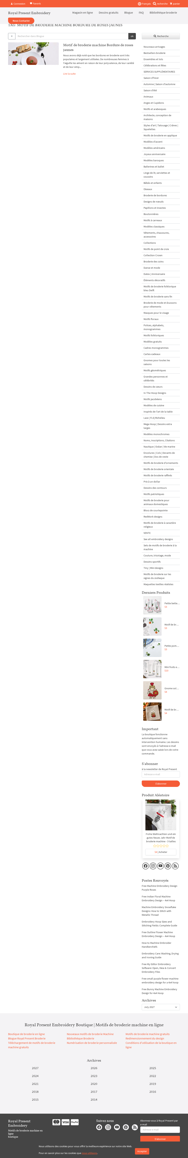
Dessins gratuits (108, 12)
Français (146, 3)
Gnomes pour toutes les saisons (157, 362)
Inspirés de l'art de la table (158, 411)
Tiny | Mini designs (153, 568)
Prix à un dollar (152, 481)
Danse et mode (152, 267)
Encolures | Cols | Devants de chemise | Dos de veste (159, 454)
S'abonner (161, 783)
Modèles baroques (154, 160)
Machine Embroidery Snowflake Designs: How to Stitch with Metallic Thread (159, 910)
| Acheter (161, 852)
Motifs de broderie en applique (160, 135)
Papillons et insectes (155, 207)
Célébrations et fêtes (155, 65)
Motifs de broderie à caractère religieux (160, 524)
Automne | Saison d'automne (159, 84)
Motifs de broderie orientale (159, 469)
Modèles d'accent (153, 141)
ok (132, 36)
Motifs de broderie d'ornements (161, 463)
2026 (94, 1068)
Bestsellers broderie (154, 53)
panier (176, 3)
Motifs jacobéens (153, 399)
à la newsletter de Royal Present (159, 769)
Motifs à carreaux (153, 220)
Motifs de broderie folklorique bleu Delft (160, 288)
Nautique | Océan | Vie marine (159, 446)
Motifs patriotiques (154, 494)
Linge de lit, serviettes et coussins (157, 174)
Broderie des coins (154, 261)
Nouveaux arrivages (154, 46)
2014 (94, 1099)
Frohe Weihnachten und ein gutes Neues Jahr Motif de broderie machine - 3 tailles (161, 837)
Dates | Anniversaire (154, 274)
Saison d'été (150, 90)
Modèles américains (154, 148)
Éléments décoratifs (154, 280)
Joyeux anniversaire (154, 154)
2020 (94, 1084)
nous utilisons (89, 1153)
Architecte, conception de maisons (157, 117)
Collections (150, 242)
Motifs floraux (151, 319)
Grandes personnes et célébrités (156, 378)
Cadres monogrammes (156, 347)
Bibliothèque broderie (163, 12)
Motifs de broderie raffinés (158, 475)
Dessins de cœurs (153, 386)
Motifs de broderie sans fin (158, 296)
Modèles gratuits (153, 341)
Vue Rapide (161, 816)
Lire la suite (69, 73)
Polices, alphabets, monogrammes (154, 327)
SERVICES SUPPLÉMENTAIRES (159, 71)
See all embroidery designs (158, 539)
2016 (152, 1091)
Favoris (36, 3)
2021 (35, 1084)
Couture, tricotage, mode (157, 555)
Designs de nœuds (154, 201)
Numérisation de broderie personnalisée (92, 1043)
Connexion (19, 3)
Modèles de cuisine (154, 405)
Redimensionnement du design (145, 1038)
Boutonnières (151, 214)
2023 (94, 1076)
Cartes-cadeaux (152, 354)
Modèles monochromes (156, 434)
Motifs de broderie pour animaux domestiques (156, 502)
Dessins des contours (155, 487)
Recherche (163, 36)
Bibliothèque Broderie (80, 1038)
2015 (35, 1099)
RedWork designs (153, 516)
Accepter (142, 1151)
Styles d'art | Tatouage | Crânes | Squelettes (161, 127)
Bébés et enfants (153, 183)
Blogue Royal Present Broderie (27, 1038)
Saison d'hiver (151, 78)
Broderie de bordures (155, 195)
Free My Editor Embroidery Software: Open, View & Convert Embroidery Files (159, 967)
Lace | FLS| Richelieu (154, 417)
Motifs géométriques (155, 370)
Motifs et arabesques (155, 109)
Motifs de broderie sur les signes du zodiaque (157, 576)
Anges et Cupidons (154, 102)
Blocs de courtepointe (156, 510)
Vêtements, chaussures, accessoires (156, 234)
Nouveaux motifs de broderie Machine (90, 1034)
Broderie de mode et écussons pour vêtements (160, 304)
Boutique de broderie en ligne (26, 1034)
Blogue (128, 12)
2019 (152, 1084)
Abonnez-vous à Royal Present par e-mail (159, 1122)
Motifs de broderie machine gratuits (148, 1034)
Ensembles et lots (153, 59)
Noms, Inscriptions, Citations (159, 440)
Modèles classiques (154, 226)
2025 (152, 1068)
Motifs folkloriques (154, 335)
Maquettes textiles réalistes (158, 584)
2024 (35, 1076)
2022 (152, 1076)
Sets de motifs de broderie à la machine (160, 547)
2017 (94, 1091)
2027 (35, 1068)
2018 (35, 1091)
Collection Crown (153, 255)
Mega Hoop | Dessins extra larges (158, 426)
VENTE (147, 533)
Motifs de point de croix (156, 249)
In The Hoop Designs (155, 393)
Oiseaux (148, 189)
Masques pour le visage (156, 312)
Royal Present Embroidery (29, 13)
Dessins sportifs (152, 561)
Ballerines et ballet (154, 166)
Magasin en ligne (82, 12)
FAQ (141, 12)
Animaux (148, 96)
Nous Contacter (21, 20)
